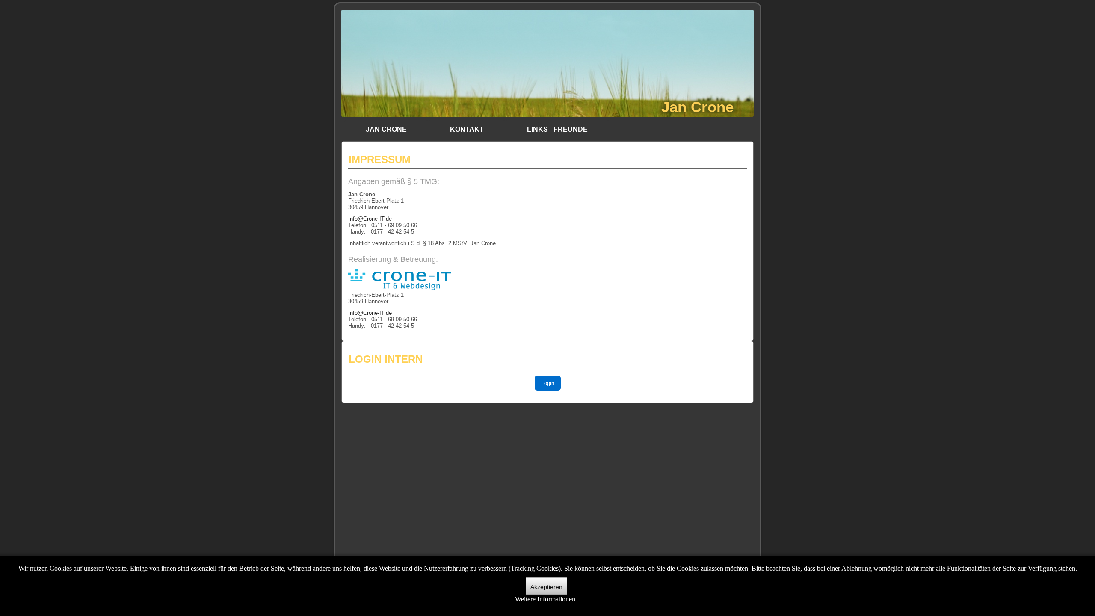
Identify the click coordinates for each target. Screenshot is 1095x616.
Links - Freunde (557, 129)
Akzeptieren (546, 586)
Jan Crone (697, 106)
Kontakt (467, 129)
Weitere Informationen (545, 599)
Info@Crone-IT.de (370, 219)
